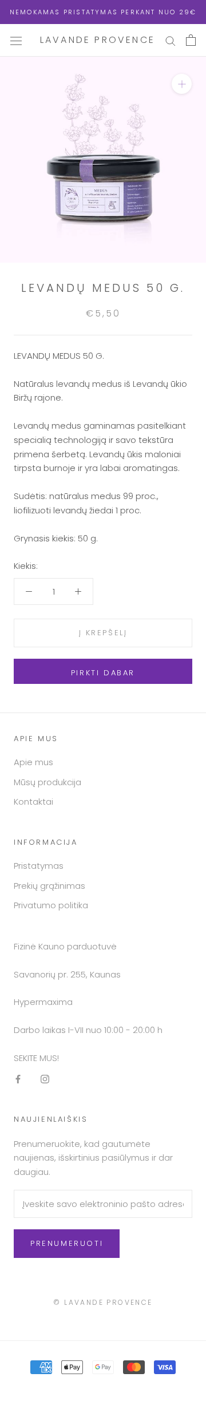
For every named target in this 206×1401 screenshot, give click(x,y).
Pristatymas (39, 866)
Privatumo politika (51, 905)
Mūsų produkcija (47, 782)
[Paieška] (170, 40)
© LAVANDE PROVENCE (102, 1302)
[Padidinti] (182, 84)
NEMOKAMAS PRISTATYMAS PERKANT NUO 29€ (103, 12)
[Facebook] (18, 1079)
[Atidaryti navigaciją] (16, 40)
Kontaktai (33, 802)
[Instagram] (45, 1079)
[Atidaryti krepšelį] (191, 40)
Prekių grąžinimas (49, 886)
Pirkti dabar (103, 672)
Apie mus (33, 762)
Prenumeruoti (66, 1243)
